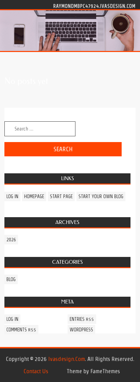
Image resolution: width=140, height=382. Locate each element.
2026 (11, 239)
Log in (12, 196)
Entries (82, 319)
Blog (11, 279)
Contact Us (35, 371)
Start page (61, 196)
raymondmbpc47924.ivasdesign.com (94, 5)
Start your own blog (100, 196)
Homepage (34, 196)
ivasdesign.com (66, 359)
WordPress (81, 329)
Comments (21, 329)
